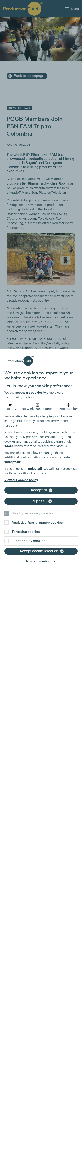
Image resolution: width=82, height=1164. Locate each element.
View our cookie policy (21, 480)
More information (38, 561)
